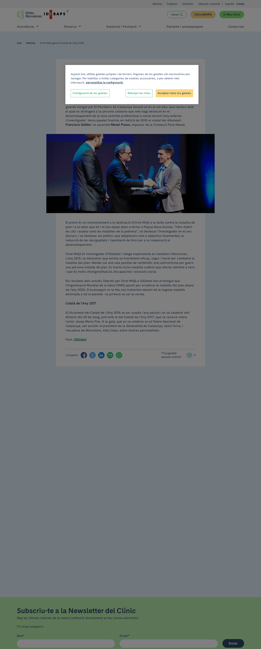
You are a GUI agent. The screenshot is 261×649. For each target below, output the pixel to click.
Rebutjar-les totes (139, 93)
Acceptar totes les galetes (174, 93)
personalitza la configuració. (104, 82)
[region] (132, 84)
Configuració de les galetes (90, 93)
